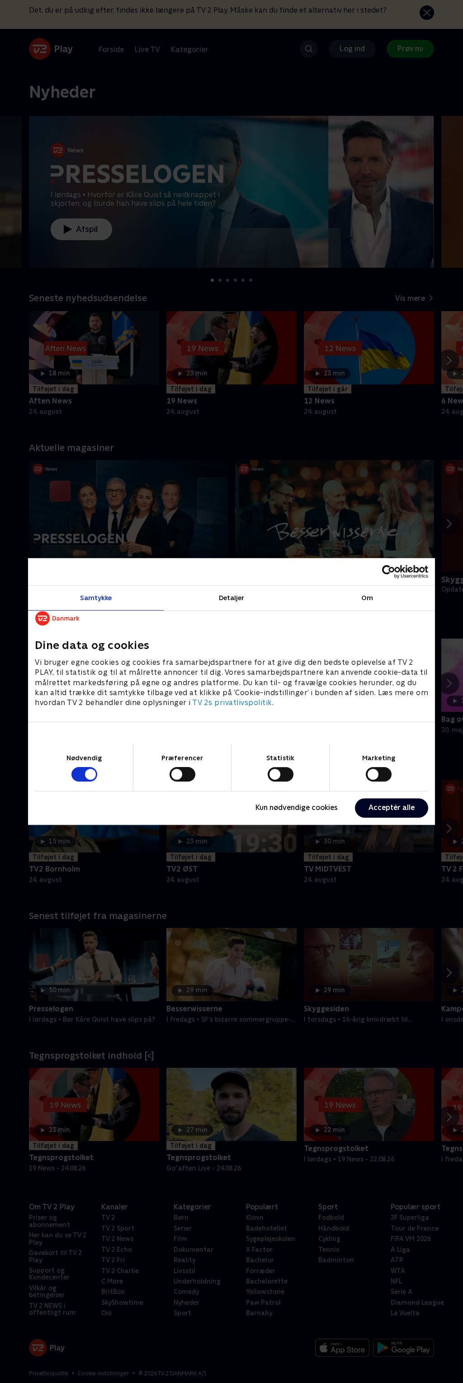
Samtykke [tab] (96, 598)
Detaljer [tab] (232, 598)
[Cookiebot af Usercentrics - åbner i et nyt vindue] (388, 571)
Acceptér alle (392, 807)
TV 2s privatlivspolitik (232, 703)
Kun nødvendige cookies (296, 807)
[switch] (182, 774)
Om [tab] (367, 598)
